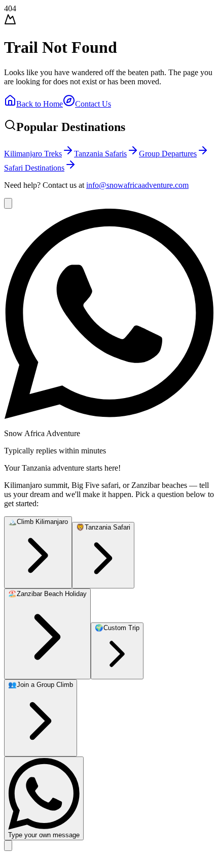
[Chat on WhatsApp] (8, 845)
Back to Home (39, 104)
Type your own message (44, 835)
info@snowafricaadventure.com (137, 185)
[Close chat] (8, 203)
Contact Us (93, 104)
